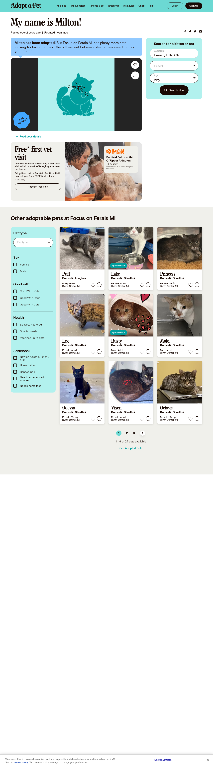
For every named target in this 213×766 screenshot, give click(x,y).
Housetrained (28, 365)
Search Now (176, 90)
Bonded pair (27, 372)
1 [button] (118, 433)
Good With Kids (29, 291)
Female (24, 264)
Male (23, 271)
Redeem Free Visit (38, 186)
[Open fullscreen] (135, 75)
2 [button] (127, 433)
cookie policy (21, 762)
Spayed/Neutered (31, 324)
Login (175, 5)
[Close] (207, 760)
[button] (142, 433)
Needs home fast (30, 386)
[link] (96, 5)
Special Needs (118, 265)
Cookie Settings (163, 760)
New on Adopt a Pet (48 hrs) (34, 358)
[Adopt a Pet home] (26, 5)
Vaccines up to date (32, 338)
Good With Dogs (30, 298)
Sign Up (193, 5)
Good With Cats (29, 304)
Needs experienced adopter (32, 379)
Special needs (28, 331)
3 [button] (134, 433)
